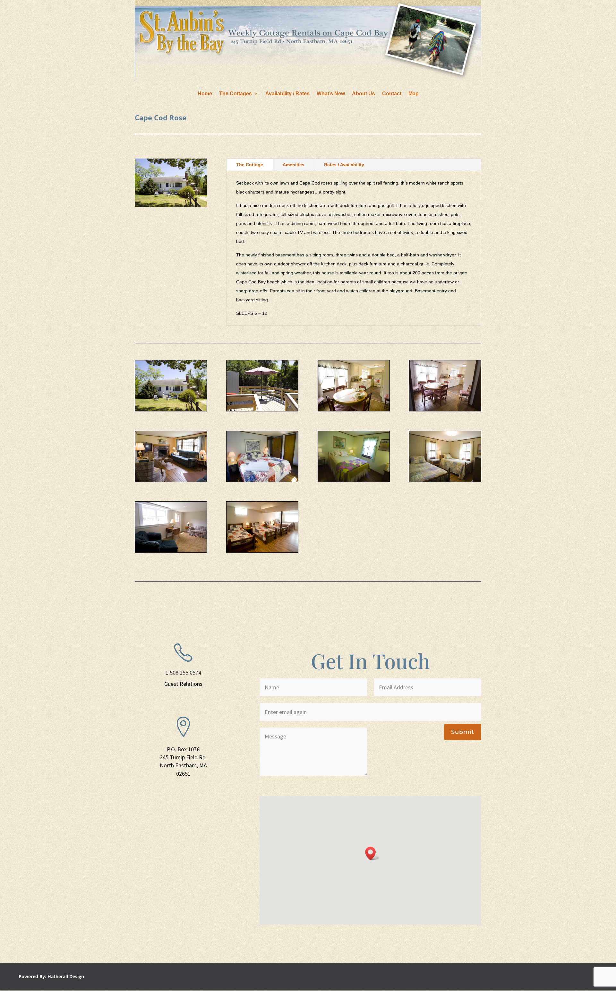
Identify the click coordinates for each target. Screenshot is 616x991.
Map (413, 93)
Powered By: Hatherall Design (51, 976)
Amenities (293, 164)
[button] (372, 853)
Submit (462, 732)
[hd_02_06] (262, 480)
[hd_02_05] (353, 480)
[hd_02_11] (171, 550)
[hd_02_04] (171, 480)
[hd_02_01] (171, 409)
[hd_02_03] (445, 409)
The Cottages (235, 93)
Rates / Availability (344, 164)
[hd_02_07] (445, 480)
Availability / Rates (287, 93)
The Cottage (249, 164)
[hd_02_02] (353, 409)
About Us (363, 93)
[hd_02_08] (262, 550)
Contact (391, 93)
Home (205, 93)
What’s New (331, 93)
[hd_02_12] (262, 409)
